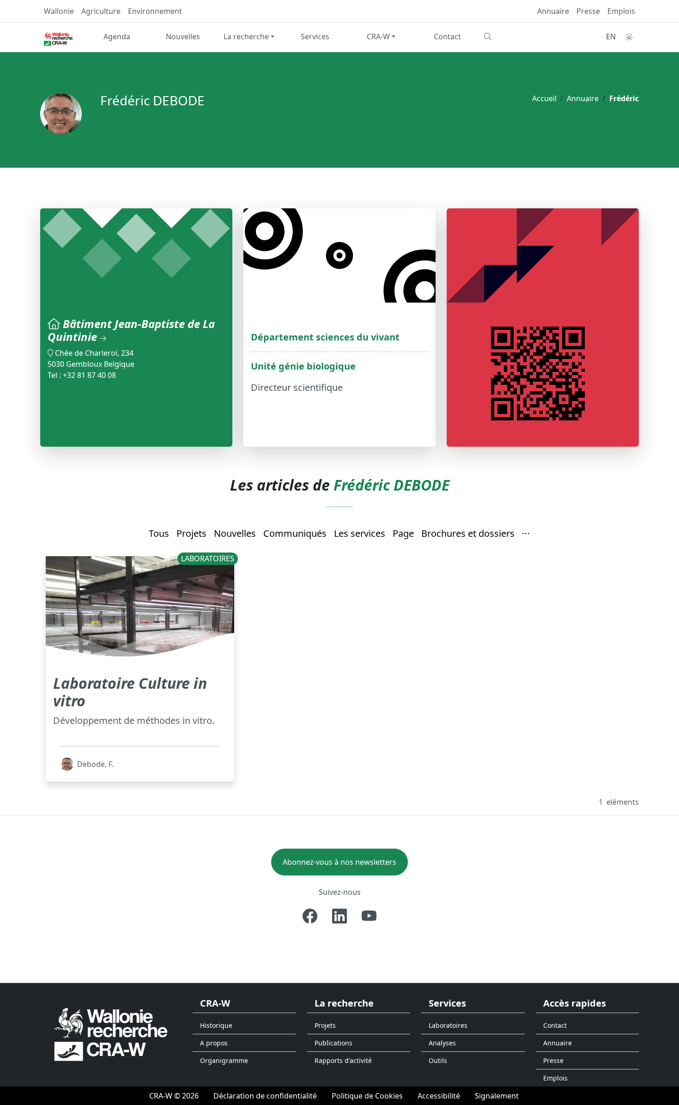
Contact (447, 36)
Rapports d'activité (343, 1060)
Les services (359, 533)
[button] (526, 534)
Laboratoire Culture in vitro (130, 691)
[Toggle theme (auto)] (629, 37)
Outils (438, 1060)
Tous (159, 533)
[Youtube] (369, 916)
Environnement (155, 11)
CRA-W (378, 36)
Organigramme (224, 1060)
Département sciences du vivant (325, 337)
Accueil (544, 98)
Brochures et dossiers (468, 533)
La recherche (246, 36)
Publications (333, 1042)
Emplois (621, 11)
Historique (216, 1025)
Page (403, 533)
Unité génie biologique (303, 366)
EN (611, 36)
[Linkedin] (339, 916)
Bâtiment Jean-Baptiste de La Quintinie (131, 330)
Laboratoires (448, 1025)
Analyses (442, 1042)
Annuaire (553, 11)
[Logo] (111, 1033)
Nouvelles (183, 36)
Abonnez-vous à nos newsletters (339, 862)
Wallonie (59, 11)
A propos (214, 1042)
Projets (191, 533)
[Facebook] (310, 916)
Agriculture (101, 11)
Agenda (116, 36)
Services (315, 36)
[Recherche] (513, 36)
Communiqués (295, 533)
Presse (588, 11)
